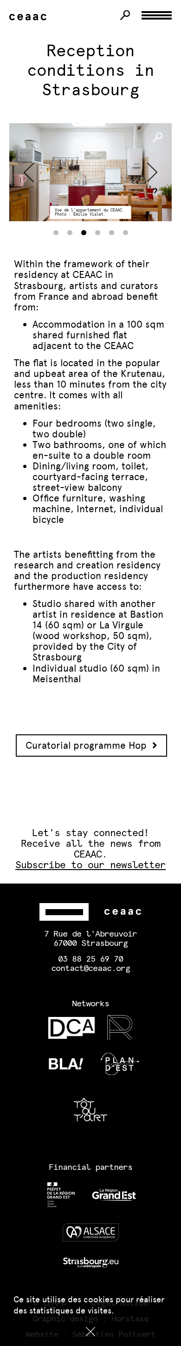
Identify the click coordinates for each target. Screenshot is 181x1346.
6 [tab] (125, 233)
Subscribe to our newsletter (90, 865)
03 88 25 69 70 (90, 959)
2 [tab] (69, 233)
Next (152, 172)
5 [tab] (111, 233)
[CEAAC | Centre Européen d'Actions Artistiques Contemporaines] (29, 17)
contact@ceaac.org (90, 968)
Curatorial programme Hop (89, 745)
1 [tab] (55, 233)
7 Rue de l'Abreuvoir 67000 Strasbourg (90, 939)
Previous (28, 172)
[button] (90, 1332)
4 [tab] (97, 233)
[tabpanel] (90, 172)
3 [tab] (83, 233)
